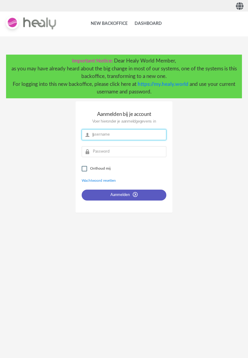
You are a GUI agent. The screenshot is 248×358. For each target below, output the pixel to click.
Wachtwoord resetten (99, 180)
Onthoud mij (100, 168)
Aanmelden (120, 195)
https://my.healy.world (163, 84)
